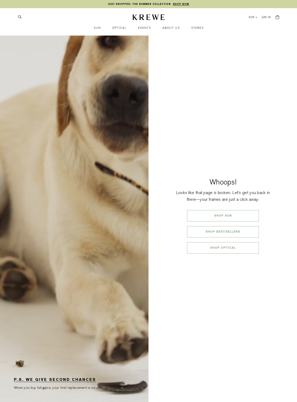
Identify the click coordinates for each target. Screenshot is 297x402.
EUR (252, 17)
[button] (97, 28)
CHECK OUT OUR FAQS (223, 260)
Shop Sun (223, 215)
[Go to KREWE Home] (148, 18)
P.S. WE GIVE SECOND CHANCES (55, 379)
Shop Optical (223, 247)
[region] (148, 4)
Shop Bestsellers (223, 231)
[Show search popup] (19, 17)
